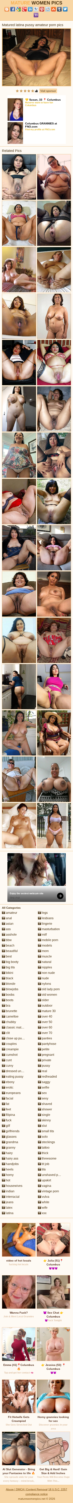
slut (44, 1125)
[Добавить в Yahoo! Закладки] (36, 15)
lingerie (46, 923)
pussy (45, 1065)
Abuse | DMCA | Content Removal (26, 1489)
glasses (11, 1136)
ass (8, 929)
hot (7, 1180)
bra (7, 1005)
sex (44, 1093)
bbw (8, 940)
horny (9, 1174)
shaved (46, 1104)
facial (9, 1098)
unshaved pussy (52, 1174)
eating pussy (14, 1076)
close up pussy (15, 1038)
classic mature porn (19, 1027)
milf (44, 934)
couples (11, 1043)
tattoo (45, 1147)
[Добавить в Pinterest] (42, 9)
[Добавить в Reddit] (47, 9)
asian (9, 923)
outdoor (46, 1005)
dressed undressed (18, 1071)
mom (45, 951)
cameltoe (11, 1016)
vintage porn (50, 1191)
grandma (11, 1142)
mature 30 (48, 1011)
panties (46, 1038)
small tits (47, 1131)
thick (44, 1153)
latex (8, 1207)
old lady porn (50, 989)
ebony (9, 1082)
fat (7, 1104)
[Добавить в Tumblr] (59, 9)
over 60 (46, 1027)
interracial (12, 1196)
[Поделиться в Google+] (24, 9)
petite (45, 1049)
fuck (8, 1120)
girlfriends (12, 1131)
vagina (46, 1185)
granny (10, 1147)
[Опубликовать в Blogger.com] (6, 9)
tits (43, 1169)
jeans (9, 1202)
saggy (45, 1082)
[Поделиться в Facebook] (12, 9)
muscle (46, 956)
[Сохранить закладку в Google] (18, 9)
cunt (8, 1060)
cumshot (11, 1054)
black (9, 978)
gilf (7, 1125)
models (46, 945)
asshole (11, 934)
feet (8, 1109)
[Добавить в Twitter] (65, 9)
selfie (45, 1087)
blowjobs (11, 989)
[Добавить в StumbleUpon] (53, 9)
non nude (48, 972)
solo (44, 1136)
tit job (45, 1164)
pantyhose (48, 1043)
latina (9, 1213)
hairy (9, 1153)
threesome (48, 1158)
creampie (12, 1049)
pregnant (47, 1054)
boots (9, 1000)
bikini (9, 972)
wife (44, 1207)
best (8, 956)
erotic (9, 1087)
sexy (44, 1098)
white (45, 1202)
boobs (9, 994)
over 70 (46, 1033)
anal (8, 918)
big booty (11, 962)
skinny (46, 1120)
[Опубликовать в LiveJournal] (36, 9)
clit (7, 1033)
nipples (46, 967)
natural (46, 962)
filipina (10, 1114)
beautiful (11, 951)
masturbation (50, 929)
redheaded (49, 1076)
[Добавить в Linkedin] (30, 9)
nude (45, 978)
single (45, 1114)
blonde (10, 983)
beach (9, 945)
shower (46, 1109)
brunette (11, 1011)
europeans (13, 1093)
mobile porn (49, 940)
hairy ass (11, 1158)
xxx (44, 1213)
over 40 (46, 1016)
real (44, 1071)
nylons (46, 983)
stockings (48, 1142)
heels (9, 1169)
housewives (13, 1185)
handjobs (12, 1164)
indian (9, 1191)
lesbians (47, 918)
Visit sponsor (48, 90)
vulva (45, 1196)
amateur (11, 912)
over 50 (46, 1022)
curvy (9, 1065)
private (46, 1060)
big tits (10, 967)
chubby (10, 1022)
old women (49, 994)
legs (44, 912)
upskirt (46, 1180)
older (45, 1000)
